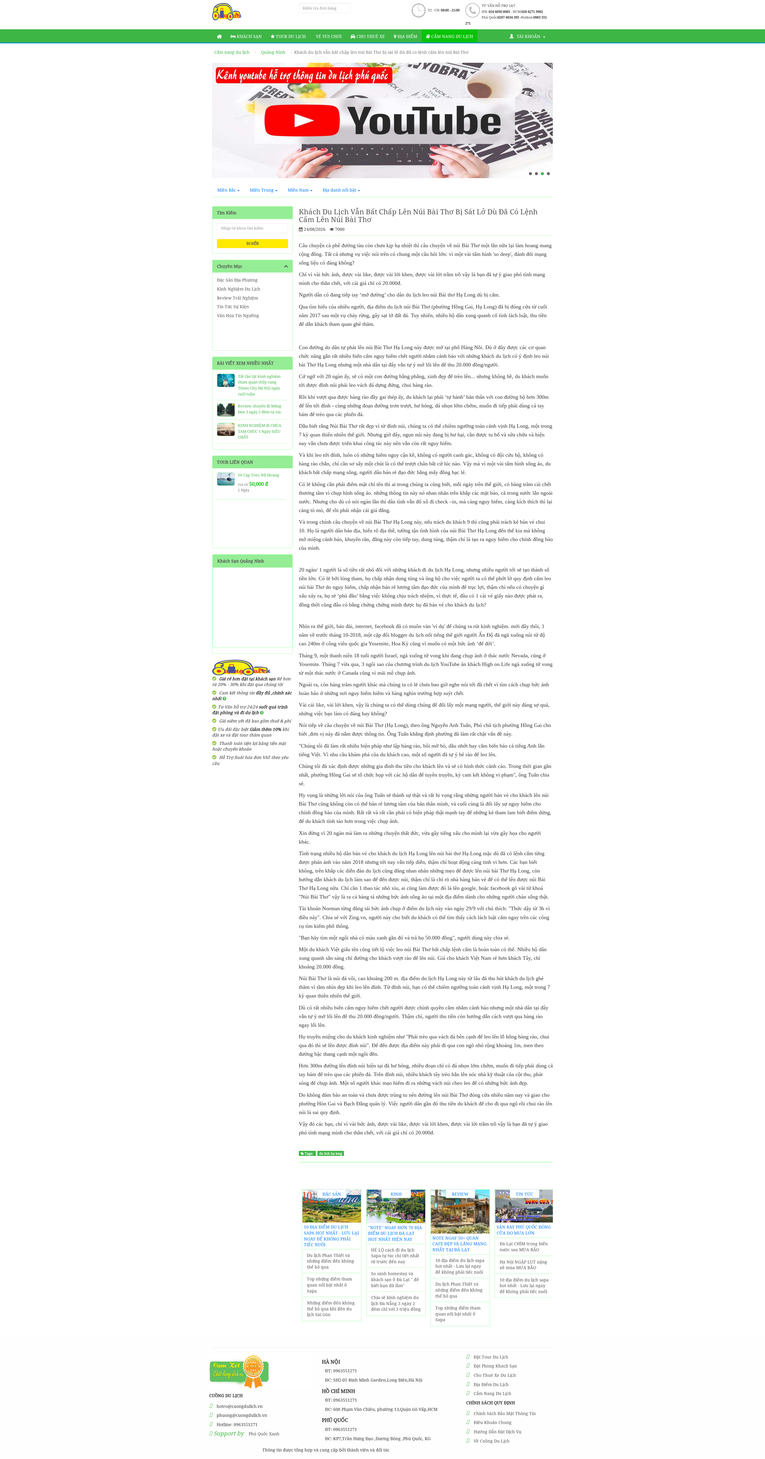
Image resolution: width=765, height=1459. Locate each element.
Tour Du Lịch (290, 36)
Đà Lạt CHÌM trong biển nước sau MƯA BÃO (524, 1246)
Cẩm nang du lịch (451, 36)
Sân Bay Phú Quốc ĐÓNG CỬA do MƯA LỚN (524, 1230)
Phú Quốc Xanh (264, 1434)
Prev (222, 123)
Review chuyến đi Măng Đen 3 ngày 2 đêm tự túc (259, 409)
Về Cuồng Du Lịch (492, 1441)
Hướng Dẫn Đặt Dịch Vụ (497, 1431)
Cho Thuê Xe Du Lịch (495, 1375)
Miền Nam (298, 190)
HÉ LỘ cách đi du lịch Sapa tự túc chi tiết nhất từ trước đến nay (395, 1255)
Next (543, 123)
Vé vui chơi (328, 36)
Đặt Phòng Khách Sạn (495, 1366)
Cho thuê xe (370, 36)
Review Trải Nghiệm (237, 298)
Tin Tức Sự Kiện (233, 306)
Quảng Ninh (273, 52)
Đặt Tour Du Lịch (491, 1357)
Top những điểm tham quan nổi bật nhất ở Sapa (329, 1284)
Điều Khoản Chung (493, 1422)
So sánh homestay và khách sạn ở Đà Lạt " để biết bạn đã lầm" (395, 1279)
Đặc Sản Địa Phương (237, 280)
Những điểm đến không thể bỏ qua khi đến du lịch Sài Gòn (331, 1308)
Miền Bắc (226, 190)
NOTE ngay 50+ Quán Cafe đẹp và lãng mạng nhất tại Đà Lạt (459, 1243)
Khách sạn (248, 36)
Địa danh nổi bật (339, 190)
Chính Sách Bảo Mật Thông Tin (505, 1413)
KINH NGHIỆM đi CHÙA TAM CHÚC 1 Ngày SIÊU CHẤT (259, 431)
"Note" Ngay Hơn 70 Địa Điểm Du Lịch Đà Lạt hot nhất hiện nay (395, 1233)
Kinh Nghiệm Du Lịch (238, 289)
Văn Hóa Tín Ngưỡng (238, 315)
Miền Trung (262, 190)
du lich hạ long (330, 1153)
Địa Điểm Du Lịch (491, 1384)
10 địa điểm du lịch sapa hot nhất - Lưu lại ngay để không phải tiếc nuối (331, 1235)
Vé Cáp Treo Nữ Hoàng (258, 475)
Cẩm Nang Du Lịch (492, 1393)
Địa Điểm (406, 36)
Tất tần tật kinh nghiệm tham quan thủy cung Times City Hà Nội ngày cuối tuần (259, 385)
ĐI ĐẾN (253, 243)
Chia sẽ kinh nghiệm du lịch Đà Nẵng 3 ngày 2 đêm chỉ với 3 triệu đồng (396, 1303)
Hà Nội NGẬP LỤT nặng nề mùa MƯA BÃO (523, 1265)
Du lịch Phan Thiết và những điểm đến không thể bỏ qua (330, 1261)
